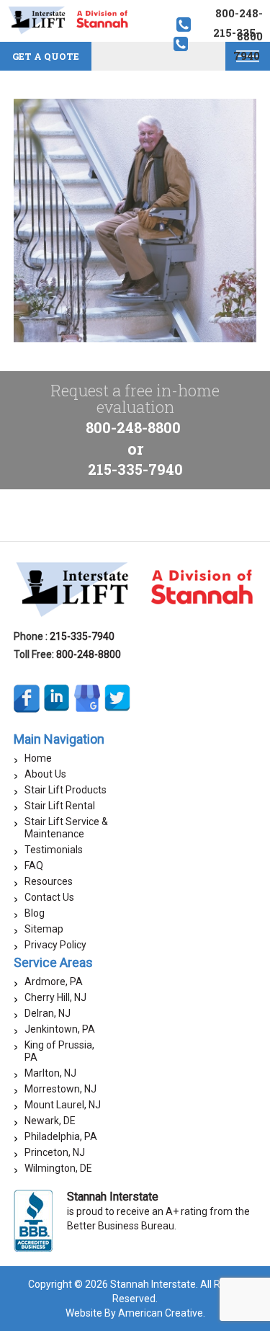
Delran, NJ (47, 1013)
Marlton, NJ (50, 1073)
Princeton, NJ (54, 1152)
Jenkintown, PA (59, 1029)
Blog (34, 913)
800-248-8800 (133, 427)
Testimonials (53, 849)
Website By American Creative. (135, 1313)
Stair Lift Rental (59, 805)
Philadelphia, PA (60, 1136)
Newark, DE (50, 1120)
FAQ (33, 865)
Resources (48, 881)
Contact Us (49, 897)
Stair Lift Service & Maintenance (66, 828)
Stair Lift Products (65, 790)
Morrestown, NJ (60, 1089)
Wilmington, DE (58, 1168)
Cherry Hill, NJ (55, 997)
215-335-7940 (135, 469)
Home (38, 758)
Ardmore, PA (53, 981)
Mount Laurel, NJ (62, 1104)
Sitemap (43, 929)
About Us (45, 774)
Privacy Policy (55, 945)
